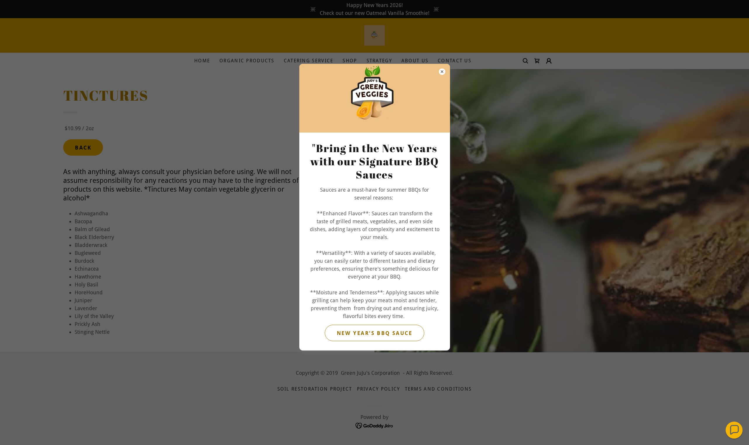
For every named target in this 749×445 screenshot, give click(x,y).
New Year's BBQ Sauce (374, 333)
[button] (734, 430)
